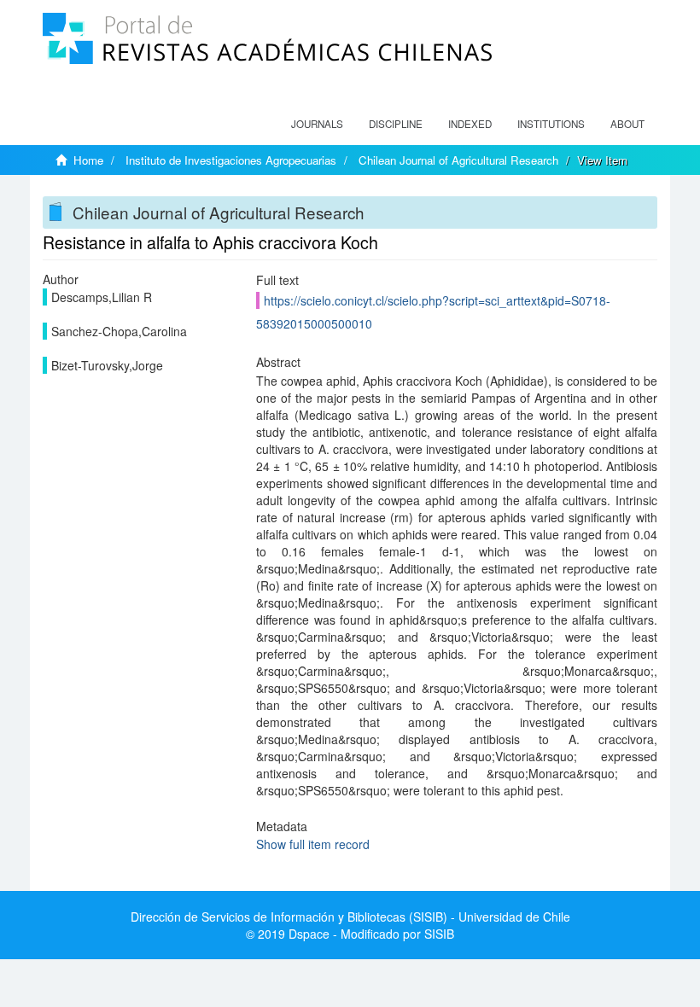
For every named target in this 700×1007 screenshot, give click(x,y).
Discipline (396, 124)
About (627, 124)
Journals (317, 124)
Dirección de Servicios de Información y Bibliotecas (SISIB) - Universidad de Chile (350, 916)
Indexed (470, 124)
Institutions (551, 124)
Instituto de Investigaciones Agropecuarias (230, 160)
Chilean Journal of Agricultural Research (458, 160)
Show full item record (313, 844)
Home (88, 160)
